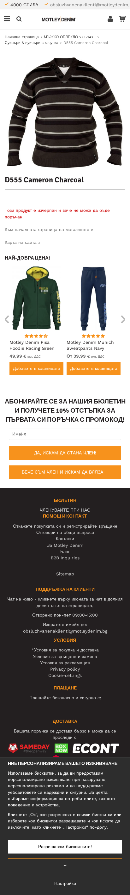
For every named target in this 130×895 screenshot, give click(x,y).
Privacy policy (65, 669)
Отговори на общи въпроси (65, 532)
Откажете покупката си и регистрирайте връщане (65, 526)
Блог (65, 551)
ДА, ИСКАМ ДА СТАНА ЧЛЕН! (65, 452)
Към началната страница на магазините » (49, 229)
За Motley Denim (65, 545)
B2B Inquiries (65, 557)
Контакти (65, 538)
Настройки (65, 883)
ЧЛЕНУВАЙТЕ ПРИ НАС (65, 510)
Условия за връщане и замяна (65, 656)
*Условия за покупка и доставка (65, 649)
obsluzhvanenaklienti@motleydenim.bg (65, 631)
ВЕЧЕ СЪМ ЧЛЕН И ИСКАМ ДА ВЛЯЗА (62, 472)
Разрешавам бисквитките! (65, 846)
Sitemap (65, 573)
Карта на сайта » (22, 242)
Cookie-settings (65, 675)
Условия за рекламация (65, 662)
